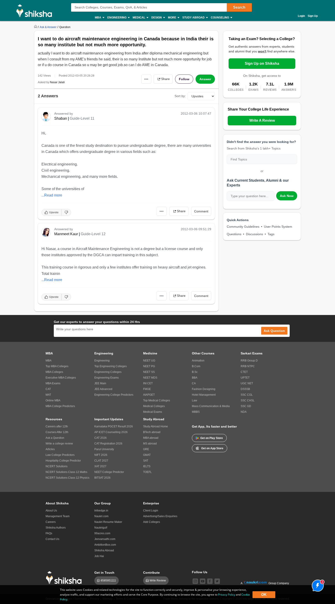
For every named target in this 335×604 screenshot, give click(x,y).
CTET (244, 372)
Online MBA (53, 400)
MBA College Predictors (60, 406)
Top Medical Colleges (156, 400)
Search (239, 7)
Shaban (60, 118)
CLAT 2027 (101, 460)
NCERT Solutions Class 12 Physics (67, 477)
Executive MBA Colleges (61, 377)
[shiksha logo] (65, 578)
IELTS (146, 466)
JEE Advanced (103, 389)
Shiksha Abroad (104, 550)
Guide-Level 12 (93, 234)
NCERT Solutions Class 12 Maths (66, 472)
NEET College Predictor (109, 472)
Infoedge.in (101, 510)
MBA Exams (53, 383)
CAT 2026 (100, 437)
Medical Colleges (154, 406)
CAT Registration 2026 (108, 443)
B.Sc (195, 372)
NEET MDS (150, 377)
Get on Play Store (211, 438)
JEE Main (100, 383)
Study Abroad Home (155, 426)
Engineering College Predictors (113, 394)
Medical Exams (152, 411)
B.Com (196, 366)
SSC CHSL (248, 400)
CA (194, 383)
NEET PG (149, 366)
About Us (51, 510)
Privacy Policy (226, 594)
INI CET (148, 383)
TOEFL (147, 472)
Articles (50, 449)
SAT (145, 460)
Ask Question (274, 331)
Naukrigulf (100, 527)
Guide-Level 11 (82, 118)
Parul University (104, 449)
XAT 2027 (100, 466)
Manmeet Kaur (66, 234)
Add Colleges (151, 522)
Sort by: (180, 96)
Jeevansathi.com (104, 539)
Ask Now (287, 196)
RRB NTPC (248, 366)
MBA (49, 360)
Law (194, 400)
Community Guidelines (243, 226)
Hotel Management (204, 394)
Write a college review (59, 443)
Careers (51, 522)
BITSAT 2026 (102, 477)
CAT (48, 389)
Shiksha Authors (56, 527)
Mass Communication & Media (211, 406)
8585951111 (108, 580)
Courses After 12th (57, 432)
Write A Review (262, 120)
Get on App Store (212, 448)
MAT (48, 394)
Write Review (157, 580)
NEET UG (149, 360)
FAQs (49, 533)
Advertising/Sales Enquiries (160, 516)
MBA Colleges (54, 372)
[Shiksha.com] (36, 10)
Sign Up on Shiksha (262, 63)
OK (264, 594)
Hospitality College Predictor (63, 460)
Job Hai (99, 556)
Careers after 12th (57, 426)
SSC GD (246, 406)
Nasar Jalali (57, 82)
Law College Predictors (60, 455)
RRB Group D (249, 360)
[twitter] (217, 581)
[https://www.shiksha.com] (36, 27)
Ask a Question (55, 437)
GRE (146, 449)
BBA (194, 377)
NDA (244, 411)
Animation (198, 360)
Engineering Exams (106, 377)
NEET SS (149, 372)
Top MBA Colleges (57, 366)
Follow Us (199, 572)
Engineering (102, 360)
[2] (316, 584)
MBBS (196, 411)
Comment (201, 211)
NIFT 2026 (100, 455)
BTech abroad (151, 432)
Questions (234, 234)
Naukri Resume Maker (108, 522)
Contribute (151, 572)
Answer (205, 79)
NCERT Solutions (56, 466)
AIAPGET (149, 394)
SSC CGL (247, 394)
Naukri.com (101, 516)
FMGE (147, 389)
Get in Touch (104, 572)
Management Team (58, 516)
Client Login (150, 510)
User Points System (278, 226)
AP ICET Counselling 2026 (111, 432)
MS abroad (150, 443)
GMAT (147, 455)
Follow (184, 79)
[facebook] (210, 581)
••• (146, 79)
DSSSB (245, 389)
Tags (271, 234)
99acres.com (102, 533)
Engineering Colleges (107, 372)
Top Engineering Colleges (110, 366)
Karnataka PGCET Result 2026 (113, 426)
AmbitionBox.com (105, 544)
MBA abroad (150, 437)
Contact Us (52, 539)
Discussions (254, 234)
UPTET (245, 377)
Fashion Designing (203, 389)
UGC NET (247, 383)
